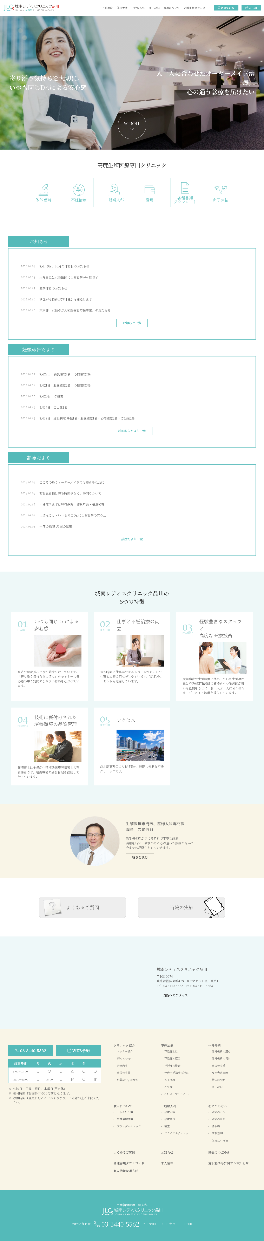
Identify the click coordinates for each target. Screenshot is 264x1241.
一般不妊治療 (125, 1112)
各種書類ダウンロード (197, 8)
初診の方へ (218, 1112)
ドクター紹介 (125, 1051)
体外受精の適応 (221, 1051)
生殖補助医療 (125, 1119)
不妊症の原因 (172, 1058)
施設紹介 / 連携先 (127, 1080)
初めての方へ (125, 1058)
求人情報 (167, 1163)
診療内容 (122, 1066)
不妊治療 (107, 8)
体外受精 (122, 8)
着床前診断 (218, 1080)
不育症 (168, 1087)
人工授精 (169, 1080)
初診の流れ (218, 1119)
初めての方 (227, 8)
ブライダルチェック (129, 1126)
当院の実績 (181, 907)
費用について (172, 8)
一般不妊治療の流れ (176, 1073)
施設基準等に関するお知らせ (228, 1163)
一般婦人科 (138, 8)
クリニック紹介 (124, 1045)
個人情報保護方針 (125, 1171)
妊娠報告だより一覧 (132, 431)
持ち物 (216, 1126)
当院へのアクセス (175, 995)
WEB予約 (81, 1050)
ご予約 (253, 8)
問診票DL (218, 1133)
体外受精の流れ (221, 1058)
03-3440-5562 (33, 1050)
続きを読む (140, 857)
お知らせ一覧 (132, 323)
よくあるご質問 (82, 907)
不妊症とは (171, 1051)
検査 (167, 1126)
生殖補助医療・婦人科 (132, 1205)
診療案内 (169, 1119)
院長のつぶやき (219, 1152)
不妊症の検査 (172, 1066)
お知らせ (167, 1152)
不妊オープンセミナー (177, 1094)
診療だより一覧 (132, 539)
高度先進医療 (220, 1073)
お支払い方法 (220, 1140)
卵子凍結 (154, 8)
